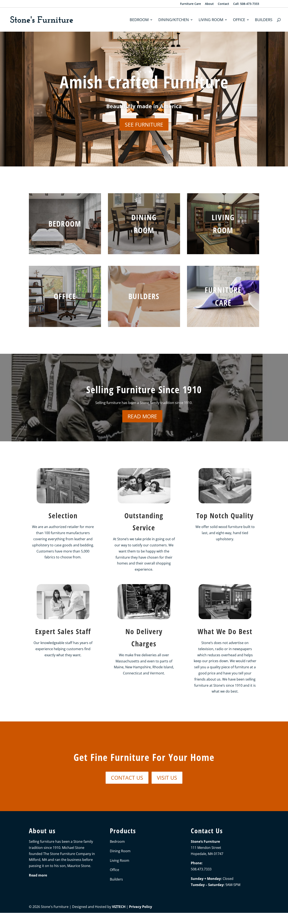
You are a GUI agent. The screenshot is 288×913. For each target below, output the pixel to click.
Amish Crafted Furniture (144, 81)
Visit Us (167, 777)
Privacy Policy (140, 906)
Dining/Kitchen (173, 20)
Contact (223, 4)
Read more (142, 416)
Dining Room (120, 851)
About (209, 4)
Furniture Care (190, 4)
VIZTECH (118, 906)
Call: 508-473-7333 (246, 4)
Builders (263, 20)
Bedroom (139, 20)
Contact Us (127, 777)
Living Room (211, 20)
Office (239, 20)
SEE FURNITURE (144, 124)
